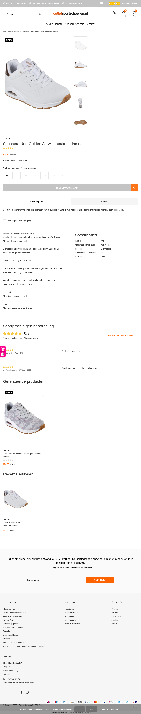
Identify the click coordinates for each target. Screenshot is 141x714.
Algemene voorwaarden (12, 616)
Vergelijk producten (72, 624)
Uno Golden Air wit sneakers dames (11, 524)
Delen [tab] (104, 202)
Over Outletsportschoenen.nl (14, 613)
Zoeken (40, 14)
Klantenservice (9, 609)
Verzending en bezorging (13, 627)
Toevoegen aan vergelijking (19, 221)
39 (35, 175)
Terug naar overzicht (11, 32)
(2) (15, 148)
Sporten (80, 24)
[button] (94, 45)
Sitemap (6, 639)
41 (54, 175)
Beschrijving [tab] (36, 202)
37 (16, 175)
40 (45, 175)
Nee (91, 709)
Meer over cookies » (110, 709)
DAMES (49, 24)
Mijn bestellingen (71, 613)
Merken (91, 24)
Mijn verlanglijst (71, 620)
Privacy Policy (9, 620)
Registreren (69, 609)
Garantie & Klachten (11, 635)
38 (26, 175)
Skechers (7, 138)
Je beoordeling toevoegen (118, 335)
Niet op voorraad (67, 188)
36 (7, 175)
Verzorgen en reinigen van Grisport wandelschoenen (23, 646)
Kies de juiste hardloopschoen (15, 642)
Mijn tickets (69, 616)
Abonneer (100, 580)
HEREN (58, 24)
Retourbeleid (8, 631)
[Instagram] (27, 692)
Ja (80, 709)
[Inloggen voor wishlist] (134, 187)
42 (63, 175)
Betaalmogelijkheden (11, 624)
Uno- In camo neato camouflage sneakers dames (22, 455)
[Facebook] (21, 692)
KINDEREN (68, 24)
